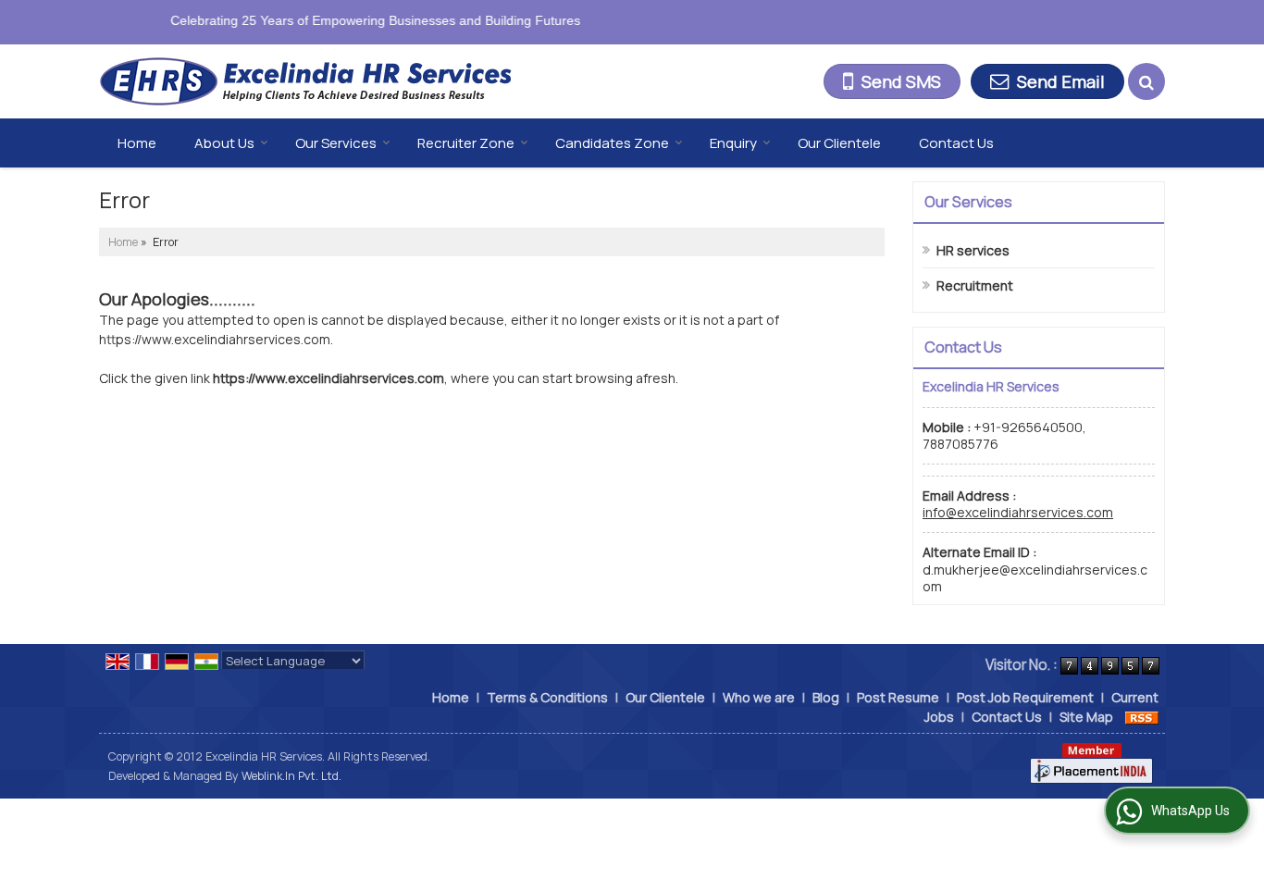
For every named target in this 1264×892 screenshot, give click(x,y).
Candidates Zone (612, 143)
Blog (825, 697)
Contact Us (956, 143)
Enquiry (733, 143)
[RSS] (1142, 716)
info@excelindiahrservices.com (1018, 512)
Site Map (1086, 716)
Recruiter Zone (465, 143)
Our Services (336, 143)
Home (137, 143)
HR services (973, 250)
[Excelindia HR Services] (305, 81)
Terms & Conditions (547, 697)
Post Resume (898, 697)
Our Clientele (839, 143)
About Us (224, 143)
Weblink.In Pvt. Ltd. (291, 776)
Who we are (759, 697)
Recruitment (974, 285)
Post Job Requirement (1025, 697)
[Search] (1146, 81)
